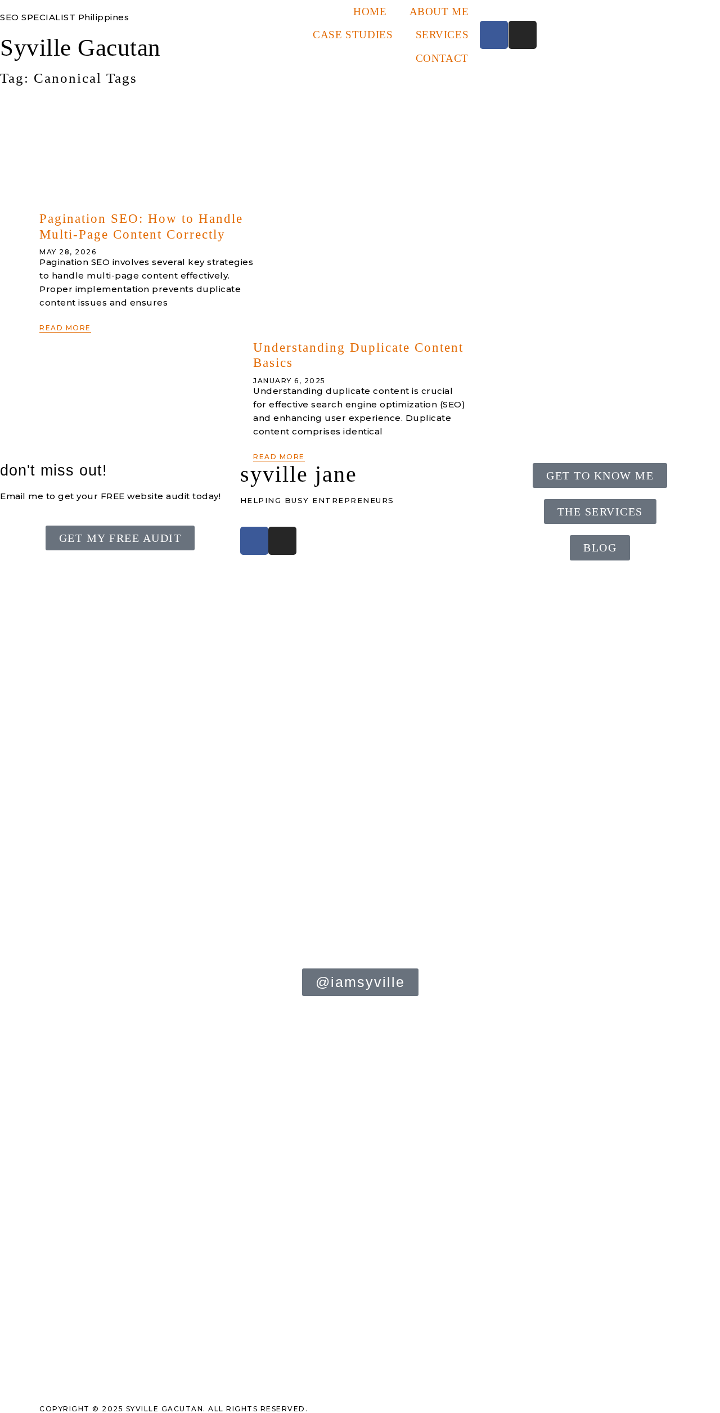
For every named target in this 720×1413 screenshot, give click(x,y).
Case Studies (353, 35)
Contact (442, 58)
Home (369, 11)
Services (442, 35)
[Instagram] (522, 35)
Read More (65, 328)
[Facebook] (494, 35)
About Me (439, 11)
